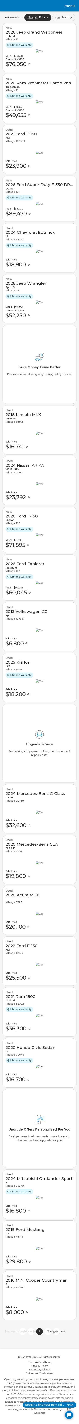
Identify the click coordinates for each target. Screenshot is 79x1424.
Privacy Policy (39, 1365)
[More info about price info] (29, 64)
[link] (39, 47)
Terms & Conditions (39, 1362)
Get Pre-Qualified (39, 1369)
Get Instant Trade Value (39, 1373)
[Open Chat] (69, 1415)
